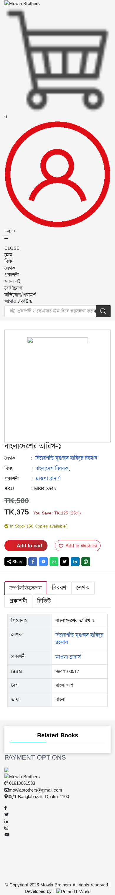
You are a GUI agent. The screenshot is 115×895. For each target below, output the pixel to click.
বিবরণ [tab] (59, 588)
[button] (78, 545)
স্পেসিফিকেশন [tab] (25, 588)
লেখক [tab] (83, 588)
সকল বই (12, 281)
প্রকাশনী (11, 274)
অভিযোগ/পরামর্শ (20, 295)
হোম (8, 255)
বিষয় (9, 261)
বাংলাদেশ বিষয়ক (51, 468)
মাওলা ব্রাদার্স (48, 478)
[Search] (103, 311)
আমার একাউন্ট (18, 301)
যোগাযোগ (13, 288)
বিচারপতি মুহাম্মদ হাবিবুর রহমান (66, 458)
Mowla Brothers (55, 884)
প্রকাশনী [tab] (18, 601)
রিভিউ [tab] (44, 601)
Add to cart (29, 545)
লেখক (9, 268)
